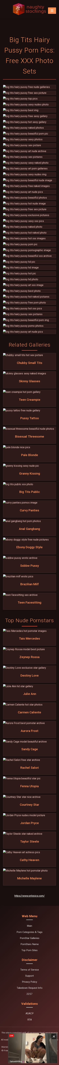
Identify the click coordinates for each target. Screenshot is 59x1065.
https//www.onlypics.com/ (29, 895)
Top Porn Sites (29, 950)
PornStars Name (29, 944)
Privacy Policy (29, 981)
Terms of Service (29, 969)
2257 (29, 993)
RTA (29, 1019)
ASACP (30, 1013)
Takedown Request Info (29, 987)
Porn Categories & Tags (29, 932)
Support (29, 975)
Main (29, 925)
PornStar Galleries (29, 938)
